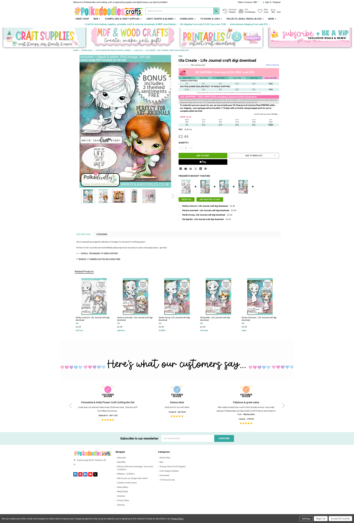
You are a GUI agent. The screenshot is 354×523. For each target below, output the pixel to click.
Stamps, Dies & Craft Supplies (122, 19)
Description (83, 234)
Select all (187, 199)
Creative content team (127, 483)
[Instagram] (75, 474)
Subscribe (121, 458)
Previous (77, 196)
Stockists (121, 496)
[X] (195, 169)
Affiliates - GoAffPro (126, 474)
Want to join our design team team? (132, 478)
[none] (125, 121)
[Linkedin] (200, 169)
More (271, 19)
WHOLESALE (122, 491)
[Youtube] (90, 474)
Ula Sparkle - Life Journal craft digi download (203, 219)
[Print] (190, 169)
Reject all (320, 518)
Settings (306, 518)
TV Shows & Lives (210, 19)
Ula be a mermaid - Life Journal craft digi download (205, 210)
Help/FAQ (121, 462)
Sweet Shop (82, 19)
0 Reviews (101, 234)
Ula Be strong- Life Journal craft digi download (203, 215)
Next (172, 196)
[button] (44, 38)
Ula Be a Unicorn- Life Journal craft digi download (205, 206)
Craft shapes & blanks (159, 19)
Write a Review (272, 65)
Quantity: (184, 143)
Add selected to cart (210, 199)
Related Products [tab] (84, 271)
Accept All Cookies (340, 518)
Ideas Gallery (122, 487)
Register (277, 2)
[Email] (185, 169)
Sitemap (121, 505)
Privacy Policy (123, 500)
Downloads (186, 19)
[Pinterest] (205, 169)
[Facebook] (181, 169)
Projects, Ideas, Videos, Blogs (244, 19)
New (95, 19)
